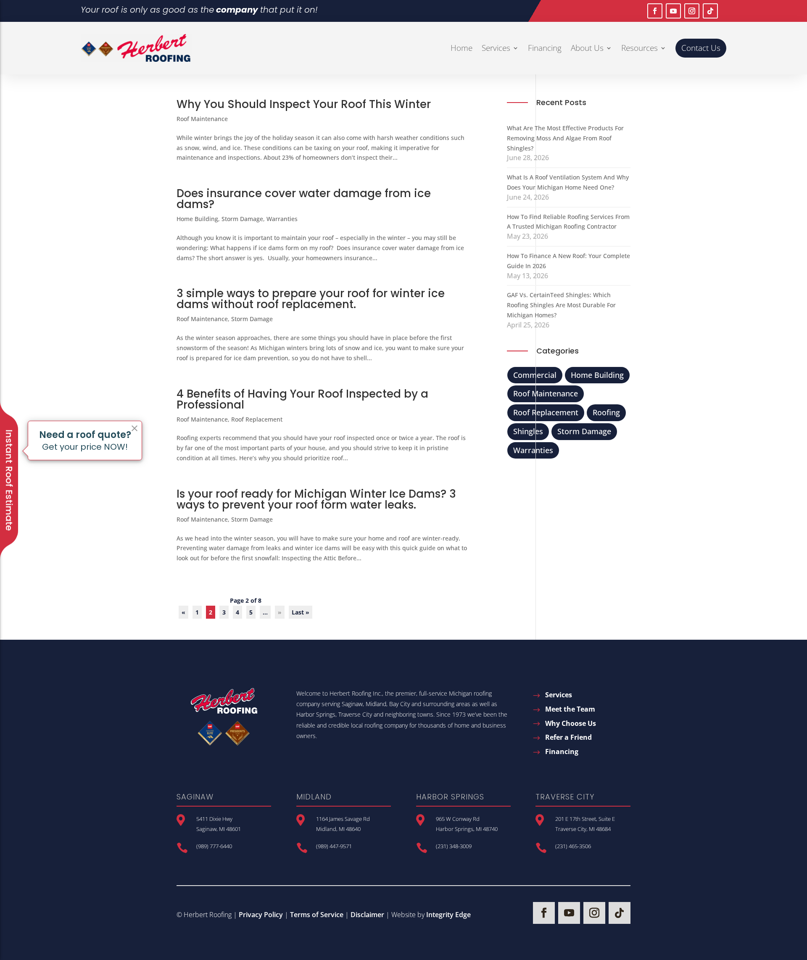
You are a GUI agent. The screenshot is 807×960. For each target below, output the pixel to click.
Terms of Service (316, 914)
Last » (300, 612)
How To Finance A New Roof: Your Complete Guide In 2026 (568, 261)
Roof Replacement (256, 419)
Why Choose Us (570, 723)
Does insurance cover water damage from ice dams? (304, 199)
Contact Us (700, 47)
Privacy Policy (261, 914)
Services (496, 47)
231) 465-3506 (574, 846)
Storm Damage (242, 219)
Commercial (534, 375)
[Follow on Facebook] (654, 10)
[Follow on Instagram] (691, 10)
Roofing (606, 412)
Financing (545, 47)
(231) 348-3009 (454, 846)
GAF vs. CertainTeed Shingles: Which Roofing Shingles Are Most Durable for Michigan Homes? (561, 305)
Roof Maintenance (202, 119)
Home (461, 47)
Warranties (282, 219)
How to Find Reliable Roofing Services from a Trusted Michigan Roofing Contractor (568, 222)
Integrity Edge (448, 914)
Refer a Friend (568, 737)
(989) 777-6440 (214, 846)
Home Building (197, 219)
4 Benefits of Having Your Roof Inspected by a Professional (302, 399)
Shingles (528, 431)
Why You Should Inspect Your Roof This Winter (304, 104)
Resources (639, 47)
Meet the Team (570, 709)
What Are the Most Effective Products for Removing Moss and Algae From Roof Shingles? (565, 138)
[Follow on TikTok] (710, 10)
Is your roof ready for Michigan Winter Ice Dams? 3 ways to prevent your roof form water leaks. (316, 499)
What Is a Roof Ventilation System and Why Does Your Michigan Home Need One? (568, 182)
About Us (587, 47)
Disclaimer (367, 914)
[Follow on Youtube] (673, 10)
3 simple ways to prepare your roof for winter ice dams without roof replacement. (311, 299)
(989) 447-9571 (334, 846)
